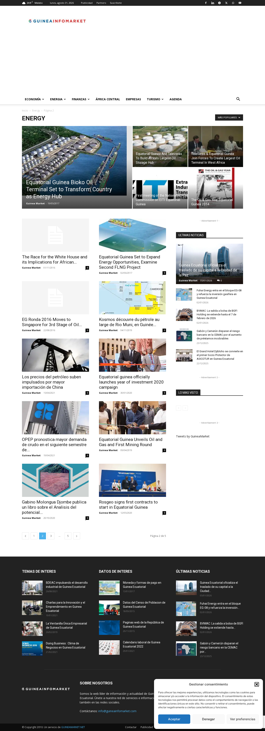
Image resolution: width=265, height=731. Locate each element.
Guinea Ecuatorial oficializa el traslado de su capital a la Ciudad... (219, 587)
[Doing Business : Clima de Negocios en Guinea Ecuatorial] (32, 648)
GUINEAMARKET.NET (73, 727)
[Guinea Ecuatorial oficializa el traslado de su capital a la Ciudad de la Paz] (186, 588)
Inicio (25, 110)
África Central (108, 99)
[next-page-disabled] (185, 408)
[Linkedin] (213, 3)
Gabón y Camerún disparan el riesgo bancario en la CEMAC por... (219, 647)
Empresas (133, 99)
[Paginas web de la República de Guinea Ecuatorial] (109, 627)
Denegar (208, 719)
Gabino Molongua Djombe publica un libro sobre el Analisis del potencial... (54, 507)
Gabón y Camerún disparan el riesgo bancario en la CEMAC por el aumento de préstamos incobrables (219, 334)
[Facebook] (206, 3)
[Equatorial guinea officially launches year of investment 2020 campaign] (132, 355)
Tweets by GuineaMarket (193, 436)
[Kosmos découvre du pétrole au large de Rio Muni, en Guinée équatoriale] (132, 297)
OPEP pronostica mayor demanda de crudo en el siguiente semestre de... (54, 444)
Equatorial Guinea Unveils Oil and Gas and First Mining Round (131, 442)
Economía (33, 99)
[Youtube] (240, 3)
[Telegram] (219, 3)
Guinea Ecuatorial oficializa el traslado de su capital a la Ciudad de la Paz (208, 270)
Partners (101, 2)
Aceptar (174, 719)
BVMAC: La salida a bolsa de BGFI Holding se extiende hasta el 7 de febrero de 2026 (217, 314)
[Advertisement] (132, 63)
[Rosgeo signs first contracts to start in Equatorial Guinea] (132, 480)
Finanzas (79, 99)
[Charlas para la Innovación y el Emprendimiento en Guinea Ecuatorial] (32, 607)
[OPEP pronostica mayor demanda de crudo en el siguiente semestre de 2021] (55, 417)
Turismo (153, 99)
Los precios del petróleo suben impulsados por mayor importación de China (51, 382)
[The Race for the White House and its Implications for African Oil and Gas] (55, 235)
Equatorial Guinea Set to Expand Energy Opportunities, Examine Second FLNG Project (129, 262)
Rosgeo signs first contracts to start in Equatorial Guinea (128, 505)
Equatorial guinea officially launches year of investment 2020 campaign (131, 382)
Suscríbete (116, 2)
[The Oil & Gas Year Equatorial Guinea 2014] (215, 188)
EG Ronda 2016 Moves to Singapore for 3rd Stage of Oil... (52, 322)
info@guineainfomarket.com (117, 711)
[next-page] (76, 536)
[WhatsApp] (233, 3)
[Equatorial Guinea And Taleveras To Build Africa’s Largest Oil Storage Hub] (160, 146)
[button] (257, 684)
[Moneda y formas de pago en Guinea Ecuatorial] (109, 588)
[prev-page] (25, 536)
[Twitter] (226, 3)
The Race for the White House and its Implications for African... (54, 259)
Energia (56, 99)
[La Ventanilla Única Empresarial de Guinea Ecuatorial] (32, 628)
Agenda (176, 99)
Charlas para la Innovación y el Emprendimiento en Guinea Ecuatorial (65, 606)
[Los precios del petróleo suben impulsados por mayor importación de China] (55, 355)
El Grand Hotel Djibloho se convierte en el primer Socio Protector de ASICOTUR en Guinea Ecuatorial (220, 355)
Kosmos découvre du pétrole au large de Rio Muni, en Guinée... (129, 322)
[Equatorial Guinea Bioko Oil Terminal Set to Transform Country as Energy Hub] (77, 161)
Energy (36, 110)
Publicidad (87, 2)
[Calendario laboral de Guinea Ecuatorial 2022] (109, 647)
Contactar (131, 727)
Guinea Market (35, 203)
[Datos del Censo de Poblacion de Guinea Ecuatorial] (109, 607)
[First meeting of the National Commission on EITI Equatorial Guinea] (160, 188)
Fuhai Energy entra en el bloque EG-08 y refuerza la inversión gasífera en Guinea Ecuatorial (219, 294)
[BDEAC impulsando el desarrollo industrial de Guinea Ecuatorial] (32, 588)
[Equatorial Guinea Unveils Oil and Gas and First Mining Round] (132, 417)
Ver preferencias (242, 719)
